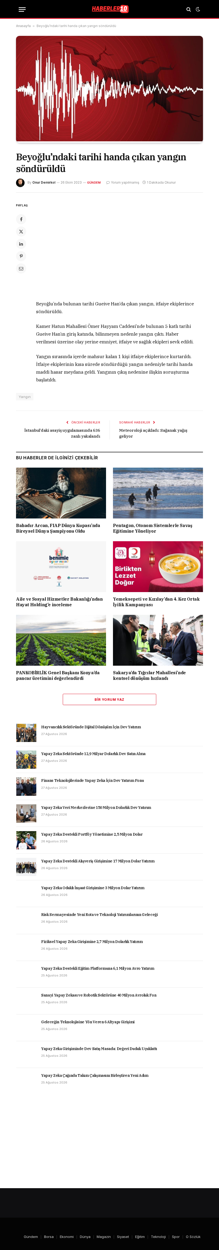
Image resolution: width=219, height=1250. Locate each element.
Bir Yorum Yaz (109, 699)
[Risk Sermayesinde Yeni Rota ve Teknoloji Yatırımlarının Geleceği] (26, 920)
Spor (176, 1236)
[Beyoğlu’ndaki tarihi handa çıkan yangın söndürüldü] (109, 140)
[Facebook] (21, 219)
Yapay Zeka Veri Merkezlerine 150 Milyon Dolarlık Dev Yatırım (96, 807)
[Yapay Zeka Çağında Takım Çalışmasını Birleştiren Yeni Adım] (26, 1081)
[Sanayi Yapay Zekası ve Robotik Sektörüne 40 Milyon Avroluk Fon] (26, 1001)
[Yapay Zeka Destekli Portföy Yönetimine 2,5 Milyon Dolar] (26, 840)
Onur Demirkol (43, 182)
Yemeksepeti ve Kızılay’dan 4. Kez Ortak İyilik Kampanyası (156, 602)
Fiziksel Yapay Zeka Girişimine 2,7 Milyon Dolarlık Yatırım (92, 941)
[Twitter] (21, 231)
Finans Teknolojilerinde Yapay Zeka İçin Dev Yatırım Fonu (92, 780)
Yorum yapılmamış (125, 182)
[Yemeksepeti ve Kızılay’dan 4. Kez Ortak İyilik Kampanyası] (158, 566)
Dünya (85, 1236)
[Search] (188, 9)
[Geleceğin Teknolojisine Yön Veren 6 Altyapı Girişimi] (26, 1028)
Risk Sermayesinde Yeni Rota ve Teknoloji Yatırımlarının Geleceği (99, 914)
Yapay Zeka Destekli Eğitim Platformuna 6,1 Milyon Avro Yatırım (97, 968)
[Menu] (22, 9)
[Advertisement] (122, 247)
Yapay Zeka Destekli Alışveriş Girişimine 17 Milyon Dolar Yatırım (98, 861)
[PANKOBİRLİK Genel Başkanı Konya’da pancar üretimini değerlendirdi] (61, 640)
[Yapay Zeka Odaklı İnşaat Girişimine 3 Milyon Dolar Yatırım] (26, 894)
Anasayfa (23, 26)
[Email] (21, 268)
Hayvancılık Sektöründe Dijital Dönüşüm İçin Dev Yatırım (91, 727)
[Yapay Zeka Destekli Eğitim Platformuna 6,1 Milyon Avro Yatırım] (26, 974)
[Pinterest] (21, 256)
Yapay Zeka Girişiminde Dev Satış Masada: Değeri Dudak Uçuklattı (99, 1048)
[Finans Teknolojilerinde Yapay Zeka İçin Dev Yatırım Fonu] (26, 786)
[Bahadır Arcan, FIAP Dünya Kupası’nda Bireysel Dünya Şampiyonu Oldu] (61, 493)
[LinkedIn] (21, 244)
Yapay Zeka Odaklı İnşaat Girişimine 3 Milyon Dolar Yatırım (92, 887)
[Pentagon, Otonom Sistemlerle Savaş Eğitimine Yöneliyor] (158, 493)
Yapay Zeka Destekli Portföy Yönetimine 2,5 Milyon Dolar (92, 834)
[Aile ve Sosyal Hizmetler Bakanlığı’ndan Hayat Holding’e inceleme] (61, 566)
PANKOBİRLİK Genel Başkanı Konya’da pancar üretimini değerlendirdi (57, 675)
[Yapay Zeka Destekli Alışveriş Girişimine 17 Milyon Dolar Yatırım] (26, 867)
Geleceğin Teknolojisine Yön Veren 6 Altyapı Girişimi (88, 1022)
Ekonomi (67, 1236)
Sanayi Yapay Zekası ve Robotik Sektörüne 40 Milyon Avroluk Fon (98, 995)
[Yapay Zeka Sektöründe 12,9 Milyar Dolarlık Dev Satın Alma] (26, 760)
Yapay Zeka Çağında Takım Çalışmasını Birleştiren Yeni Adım (94, 1075)
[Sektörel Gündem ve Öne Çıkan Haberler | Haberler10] (109, 9)
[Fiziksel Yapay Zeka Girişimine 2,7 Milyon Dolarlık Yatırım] (26, 947)
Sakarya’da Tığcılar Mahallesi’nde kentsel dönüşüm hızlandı (149, 675)
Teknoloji (158, 1236)
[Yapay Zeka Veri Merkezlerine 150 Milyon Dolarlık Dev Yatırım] (26, 813)
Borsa (49, 1236)
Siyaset (123, 1236)
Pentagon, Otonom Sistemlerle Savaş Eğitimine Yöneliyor (152, 528)
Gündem (94, 182)
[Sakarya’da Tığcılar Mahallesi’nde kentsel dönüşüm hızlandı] (158, 640)
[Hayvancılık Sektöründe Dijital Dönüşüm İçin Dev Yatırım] (26, 733)
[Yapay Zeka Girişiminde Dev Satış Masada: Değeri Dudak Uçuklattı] (26, 1055)
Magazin (104, 1236)
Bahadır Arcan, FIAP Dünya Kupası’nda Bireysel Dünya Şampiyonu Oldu (58, 528)
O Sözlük (193, 1236)
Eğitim (140, 1236)
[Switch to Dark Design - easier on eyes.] (197, 9)
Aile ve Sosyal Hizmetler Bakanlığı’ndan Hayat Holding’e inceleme (59, 602)
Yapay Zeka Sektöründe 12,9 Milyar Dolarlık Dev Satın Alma (93, 753)
